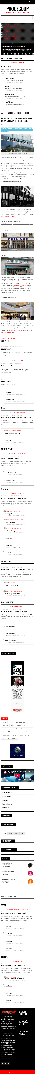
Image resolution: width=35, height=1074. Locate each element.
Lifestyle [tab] (4, 833)
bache (4, 722)
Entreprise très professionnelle (8, 871)
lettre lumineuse (11, 130)
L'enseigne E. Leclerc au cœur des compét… (14, 913)
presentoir (5, 725)
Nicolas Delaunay (6, 866)
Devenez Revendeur (7, 804)
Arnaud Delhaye (6, 883)
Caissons (6, 86)
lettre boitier (23, 130)
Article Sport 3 (8, 941)
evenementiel (6, 735)
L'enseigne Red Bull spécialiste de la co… (13, 965)
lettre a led (18, 130)
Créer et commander (8, 338)
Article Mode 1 (8, 440)
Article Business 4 (8, 993)
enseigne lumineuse (28, 128)
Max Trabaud (5, 874)
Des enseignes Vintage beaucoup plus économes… (16, 612)
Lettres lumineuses (9, 78)
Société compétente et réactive (8, 879)
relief (6, 128)
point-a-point (6, 738)
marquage (5, 728)
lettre (3, 128)
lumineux (10, 128)
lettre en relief (4, 130)
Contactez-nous (6, 808)
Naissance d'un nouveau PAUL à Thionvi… (14, 978)
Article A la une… (8, 538)
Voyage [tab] (16, 833)
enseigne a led (29, 130)
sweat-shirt (14, 728)
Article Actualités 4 (9, 399)
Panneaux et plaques (9, 94)
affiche (19, 725)
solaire (12, 725)
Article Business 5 (8, 1000)
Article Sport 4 (8, 948)
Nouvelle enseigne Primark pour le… (13, 433)
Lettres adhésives (8, 102)
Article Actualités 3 (9, 392)
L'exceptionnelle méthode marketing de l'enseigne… (16, 418)
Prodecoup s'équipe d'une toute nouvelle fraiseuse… (17, 570)
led (13, 128)
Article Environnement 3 (10, 641)
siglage (30, 728)
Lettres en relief (6, 66)
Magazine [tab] (11, 833)
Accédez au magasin (7, 796)
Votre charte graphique (10, 531)
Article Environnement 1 (10, 626)
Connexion (4, 800)
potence (27, 732)
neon (25, 725)
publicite (14, 738)
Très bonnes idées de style (7, 863)
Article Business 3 (8, 986)
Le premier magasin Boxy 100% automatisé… (14, 498)
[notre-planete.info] (17, 751)
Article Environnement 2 (10, 633)
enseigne (21, 128)
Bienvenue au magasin (7, 792)
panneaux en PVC (6, 332)
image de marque (25, 735)
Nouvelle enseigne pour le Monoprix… (13, 593)
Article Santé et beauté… (10, 473)
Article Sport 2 (8, 934)
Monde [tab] (22, 833)
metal (14, 732)
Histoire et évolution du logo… (11, 585)
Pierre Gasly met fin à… (8, 349)
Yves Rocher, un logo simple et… (11, 458)
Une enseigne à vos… (9, 514)
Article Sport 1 (8, 926)
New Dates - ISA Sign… (7, 366)
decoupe (14, 735)
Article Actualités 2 (7, 381)
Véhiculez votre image (9, 522)
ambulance (23, 728)
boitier (16, 128)
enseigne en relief (5, 131)
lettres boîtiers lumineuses (8, 216)
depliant (11, 722)
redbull (20, 732)
